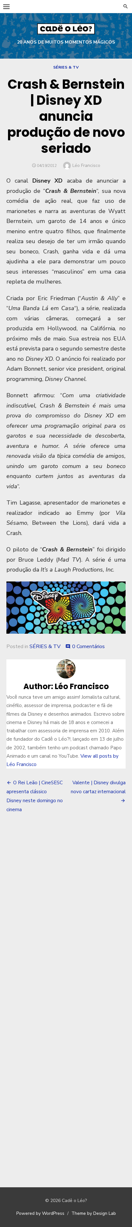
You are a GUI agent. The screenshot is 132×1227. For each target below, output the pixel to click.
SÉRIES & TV (66, 67)
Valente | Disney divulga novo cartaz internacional (98, 787)
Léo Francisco (86, 165)
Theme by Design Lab (93, 1213)
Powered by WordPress (40, 1213)
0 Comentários (88, 646)
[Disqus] (66, 913)
